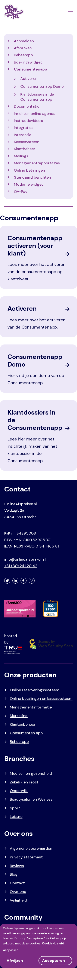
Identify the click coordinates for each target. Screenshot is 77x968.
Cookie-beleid (53, 943)
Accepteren (53, 960)
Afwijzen (15, 960)
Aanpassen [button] (10, 950)
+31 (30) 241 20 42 (20, 565)
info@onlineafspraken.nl (25, 559)
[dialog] (38, 946)
